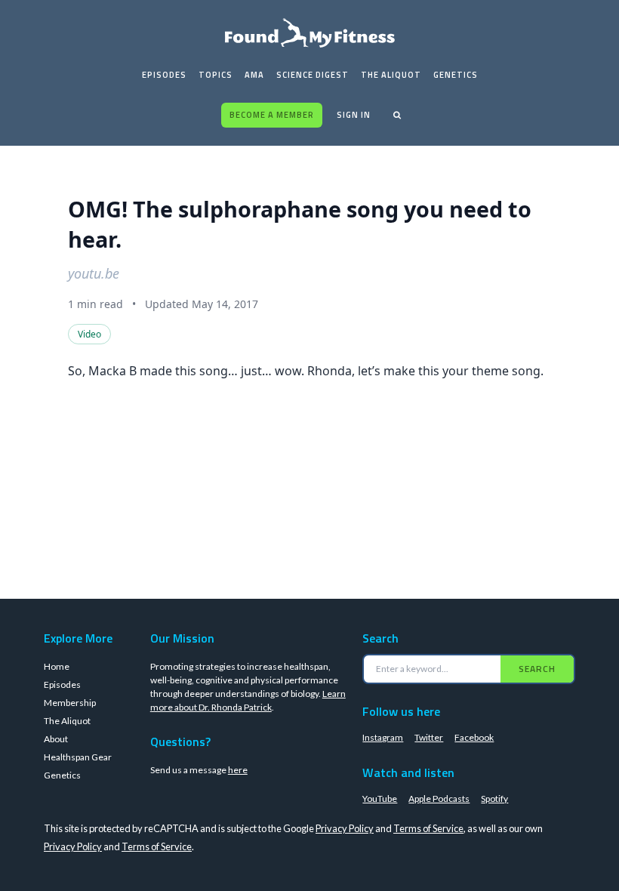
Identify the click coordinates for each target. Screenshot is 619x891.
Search (537, 668)
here (238, 769)
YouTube (379, 798)
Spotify (494, 798)
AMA (254, 75)
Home (56, 666)
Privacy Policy (345, 828)
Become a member (271, 115)
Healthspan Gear (78, 757)
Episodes (164, 75)
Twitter (428, 737)
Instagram (382, 737)
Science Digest (312, 75)
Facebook (474, 737)
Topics (216, 75)
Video (89, 334)
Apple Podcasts (439, 798)
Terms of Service (428, 828)
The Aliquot (391, 75)
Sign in (354, 115)
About (56, 739)
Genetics (455, 75)
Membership (70, 702)
